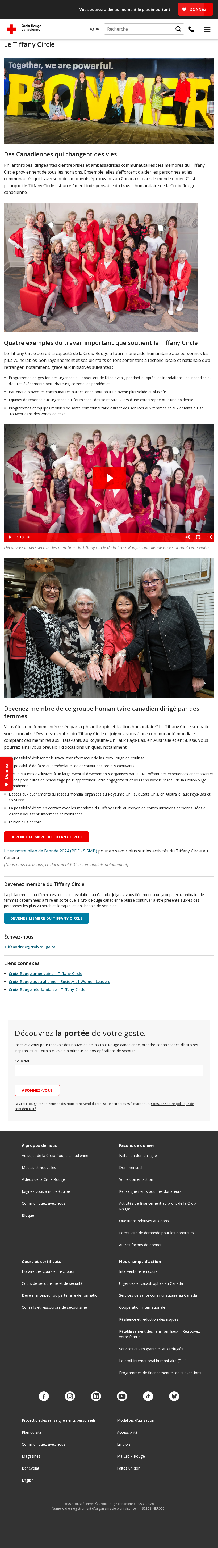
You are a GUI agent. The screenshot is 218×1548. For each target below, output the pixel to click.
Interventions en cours (138, 1271)
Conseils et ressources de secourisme (54, 1307)
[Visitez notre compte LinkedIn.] (96, 1396)
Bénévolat (30, 1468)
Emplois (124, 1444)
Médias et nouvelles (39, 1167)
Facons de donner (136, 1145)
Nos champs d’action (140, 1261)
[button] (207, 29)
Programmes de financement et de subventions (160, 1372)
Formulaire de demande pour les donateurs (156, 1232)
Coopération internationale (142, 1307)
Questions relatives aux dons (144, 1220)
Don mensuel (130, 1167)
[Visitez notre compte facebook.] (44, 1396)
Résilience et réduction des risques (148, 1319)
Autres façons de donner (140, 1244)
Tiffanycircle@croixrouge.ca (30, 946)
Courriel (22, 1061)
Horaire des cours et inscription (49, 1271)
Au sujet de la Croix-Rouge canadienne (55, 1155)
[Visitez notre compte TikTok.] (148, 1396)
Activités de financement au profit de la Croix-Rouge (158, 1206)
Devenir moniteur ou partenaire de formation (61, 1295)
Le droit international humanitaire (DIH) (153, 1360)
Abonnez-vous (37, 1090)
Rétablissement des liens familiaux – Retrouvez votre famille (159, 1334)
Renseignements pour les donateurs (150, 1191)
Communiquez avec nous (43, 1203)
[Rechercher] (178, 29)
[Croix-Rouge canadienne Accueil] (24, 29)
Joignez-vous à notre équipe (46, 1191)
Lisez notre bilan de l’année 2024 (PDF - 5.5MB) (50, 851)
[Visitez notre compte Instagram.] (70, 1396)
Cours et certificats (41, 1261)
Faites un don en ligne (138, 1155)
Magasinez (31, 1456)
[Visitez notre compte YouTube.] (122, 1396)
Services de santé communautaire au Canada (158, 1295)
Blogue (28, 1215)
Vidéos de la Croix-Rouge (43, 1179)
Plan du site (32, 1432)
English (94, 29)
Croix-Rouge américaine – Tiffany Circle (45, 973)
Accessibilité (127, 1432)
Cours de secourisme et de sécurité (52, 1283)
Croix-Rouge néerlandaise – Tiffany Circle (47, 989)
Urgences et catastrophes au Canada (151, 1283)
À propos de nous (39, 1145)
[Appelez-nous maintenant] (191, 29)
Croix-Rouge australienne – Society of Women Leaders (59, 981)
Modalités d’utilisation (135, 1420)
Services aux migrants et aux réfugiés (151, 1348)
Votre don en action (136, 1179)
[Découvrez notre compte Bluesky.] (174, 1396)
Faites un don (128, 1468)
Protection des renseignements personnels (59, 1420)
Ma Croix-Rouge (131, 1456)
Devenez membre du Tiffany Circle (46, 836)
